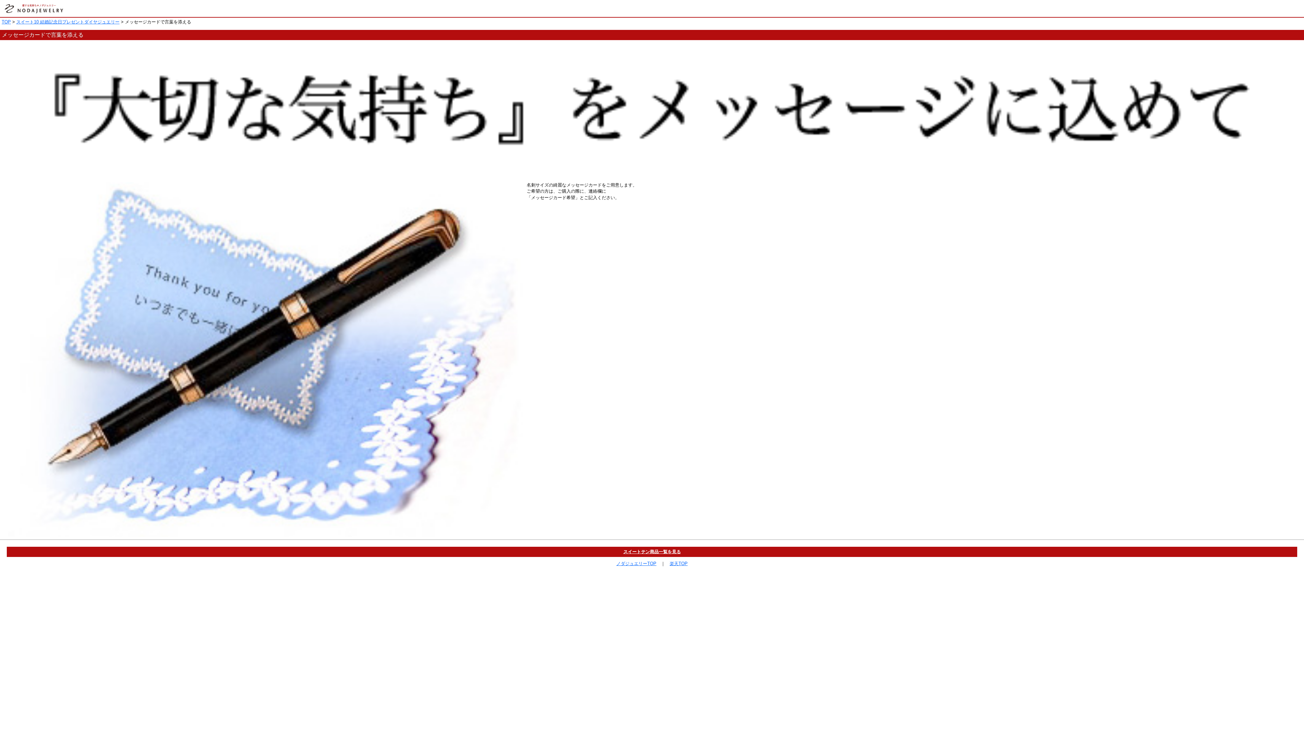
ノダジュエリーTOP (636, 563)
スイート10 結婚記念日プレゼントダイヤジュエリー (68, 21)
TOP (6, 21)
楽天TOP (679, 563)
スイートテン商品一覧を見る (652, 551)
